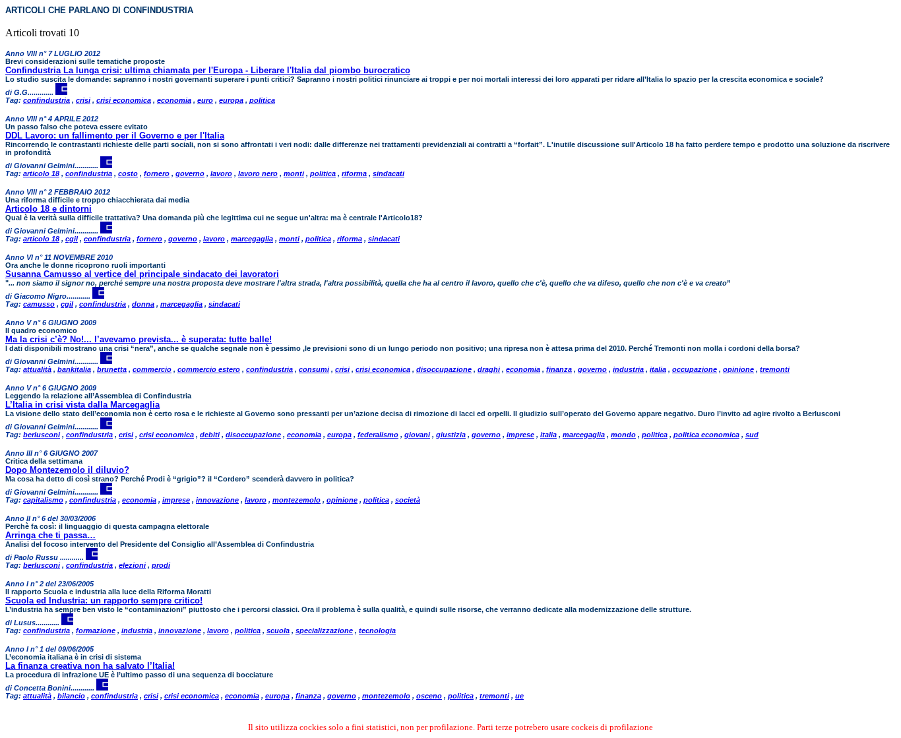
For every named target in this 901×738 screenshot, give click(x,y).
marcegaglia (252, 239)
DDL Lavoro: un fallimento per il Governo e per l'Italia (114, 135)
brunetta (112, 369)
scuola (278, 630)
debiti (210, 435)
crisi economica (123, 100)
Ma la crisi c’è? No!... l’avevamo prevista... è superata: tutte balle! (138, 339)
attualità (37, 369)
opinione (738, 369)
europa (231, 100)
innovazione (217, 500)
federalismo (377, 435)
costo (128, 173)
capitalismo (43, 500)
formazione (95, 630)
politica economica (706, 435)
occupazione (694, 369)
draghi (489, 369)
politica (262, 100)
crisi (83, 100)
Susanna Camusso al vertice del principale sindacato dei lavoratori (142, 274)
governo (189, 173)
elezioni (132, 565)
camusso (39, 304)
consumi (314, 369)
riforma (354, 173)
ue (519, 696)
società (407, 500)
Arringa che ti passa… (50, 535)
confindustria (46, 100)
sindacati (388, 173)
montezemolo (296, 500)
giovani (417, 435)
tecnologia (377, 630)
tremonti (775, 369)
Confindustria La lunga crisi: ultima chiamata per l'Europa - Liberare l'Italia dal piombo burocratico (207, 70)
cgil (71, 239)
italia (658, 369)
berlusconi (41, 435)
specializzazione (324, 630)
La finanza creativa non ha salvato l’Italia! (90, 666)
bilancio (71, 696)
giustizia (451, 435)
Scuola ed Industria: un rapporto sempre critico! (103, 600)
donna (143, 304)
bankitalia (74, 369)
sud (752, 435)
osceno (429, 696)
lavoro (221, 173)
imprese (520, 435)
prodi (161, 565)
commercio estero (208, 369)
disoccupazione (444, 369)
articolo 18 (41, 173)
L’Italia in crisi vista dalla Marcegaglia (82, 405)
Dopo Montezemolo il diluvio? (67, 470)
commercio (152, 369)
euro (205, 100)
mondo (623, 435)
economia (174, 100)
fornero (157, 173)
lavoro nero (258, 173)
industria (628, 369)
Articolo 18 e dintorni (48, 209)
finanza (559, 369)
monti (294, 173)
